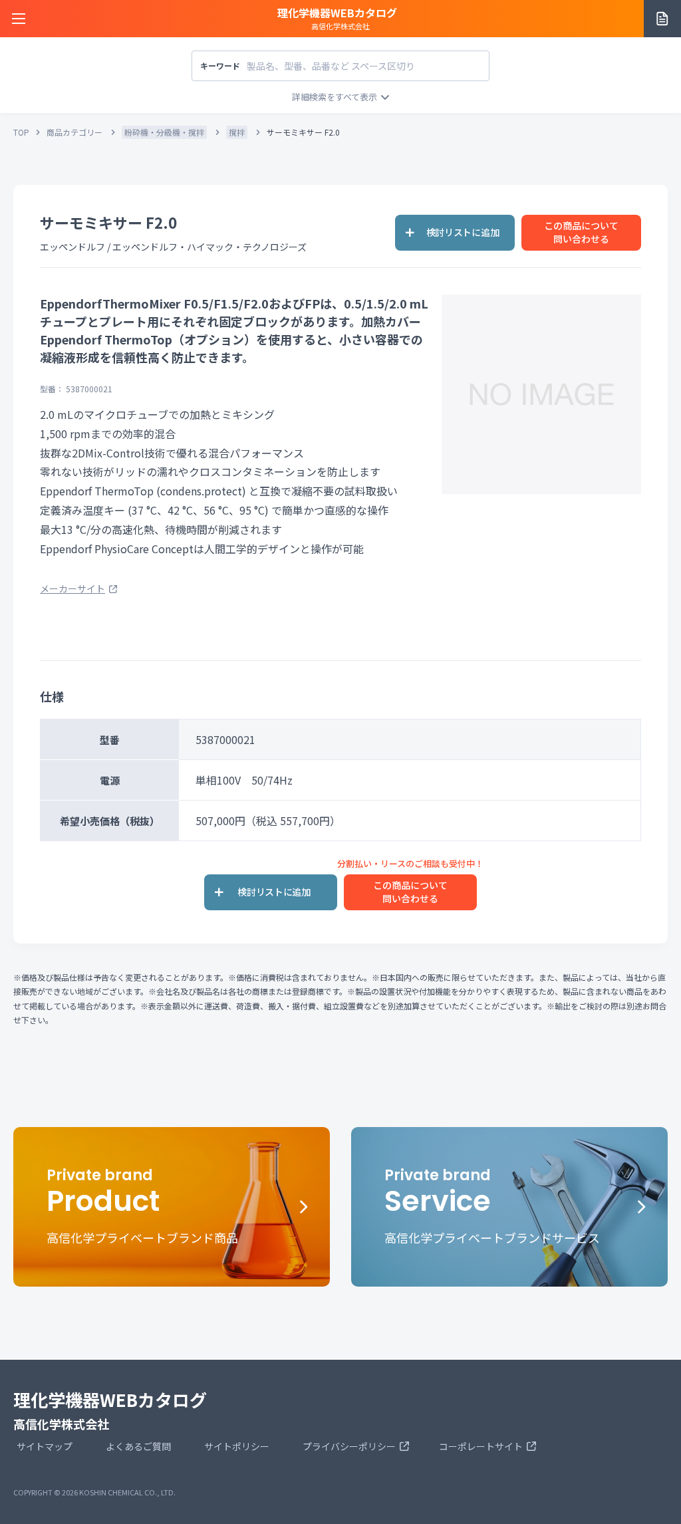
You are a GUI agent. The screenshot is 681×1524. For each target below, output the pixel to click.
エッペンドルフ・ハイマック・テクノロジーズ (209, 246)
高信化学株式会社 (337, 18)
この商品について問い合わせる (581, 232)
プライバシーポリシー (349, 1446)
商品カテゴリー (74, 132)
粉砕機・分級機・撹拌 (164, 132)
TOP (21, 132)
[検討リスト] (662, 18)
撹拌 (237, 132)
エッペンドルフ (72, 246)
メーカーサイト (72, 588)
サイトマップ (44, 1446)
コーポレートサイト (481, 1446)
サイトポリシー (236, 1446)
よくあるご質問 (138, 1446)
